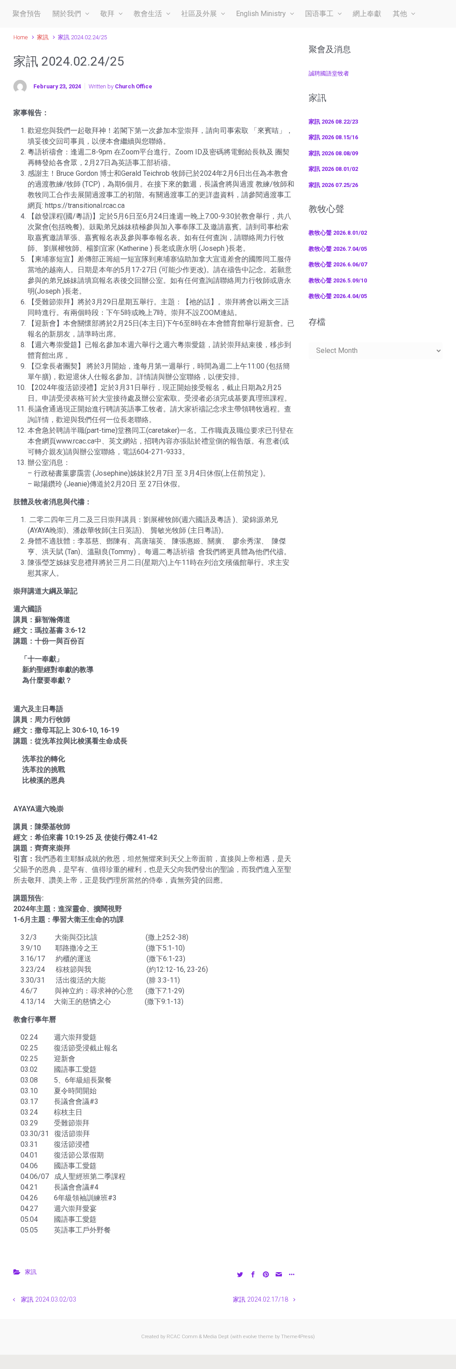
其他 (400, 13)
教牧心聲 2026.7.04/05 (338, 248)
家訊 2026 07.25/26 (333, 185)
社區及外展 (199, 13)
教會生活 (148, 13)
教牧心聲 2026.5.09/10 (338, 280)
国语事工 (319, 13)
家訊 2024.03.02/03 (48, 1299)
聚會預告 (26, 13)
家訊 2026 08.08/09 (333, 153)
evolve (250, 1337)
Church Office (133, 86)
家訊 (43, 37)
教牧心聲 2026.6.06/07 (338, 264)
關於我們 (67, 13)
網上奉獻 (367, 13)
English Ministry (261, 13)
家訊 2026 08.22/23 (333, 121)
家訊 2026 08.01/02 (333, 169)
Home (20, 37)
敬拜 (107, 13)
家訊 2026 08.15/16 (333, 137)
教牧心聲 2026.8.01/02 (338, 232)
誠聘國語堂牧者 (329, 73)
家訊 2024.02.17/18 (260, 1299)
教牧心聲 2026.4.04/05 (338, 296)
